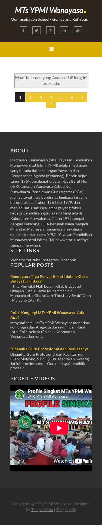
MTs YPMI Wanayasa (51, 10)
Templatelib (66, 509)
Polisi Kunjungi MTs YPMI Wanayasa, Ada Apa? (47, 315)
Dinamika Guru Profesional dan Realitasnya (49, 348)
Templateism (42, 509)
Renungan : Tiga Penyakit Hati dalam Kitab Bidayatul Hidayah (49, 278)
